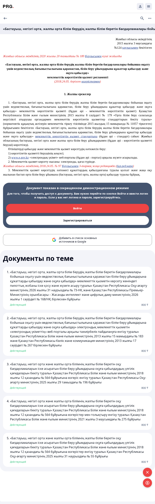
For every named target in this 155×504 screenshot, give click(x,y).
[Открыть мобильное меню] (148, 6)
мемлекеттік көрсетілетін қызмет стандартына (66, 136)
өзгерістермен (90, 81)
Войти (77, 208)
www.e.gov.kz (20, 157)
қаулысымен (130, 47)
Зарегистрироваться (77, 220)
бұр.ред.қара (125, 166)
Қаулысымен (93, 56)
